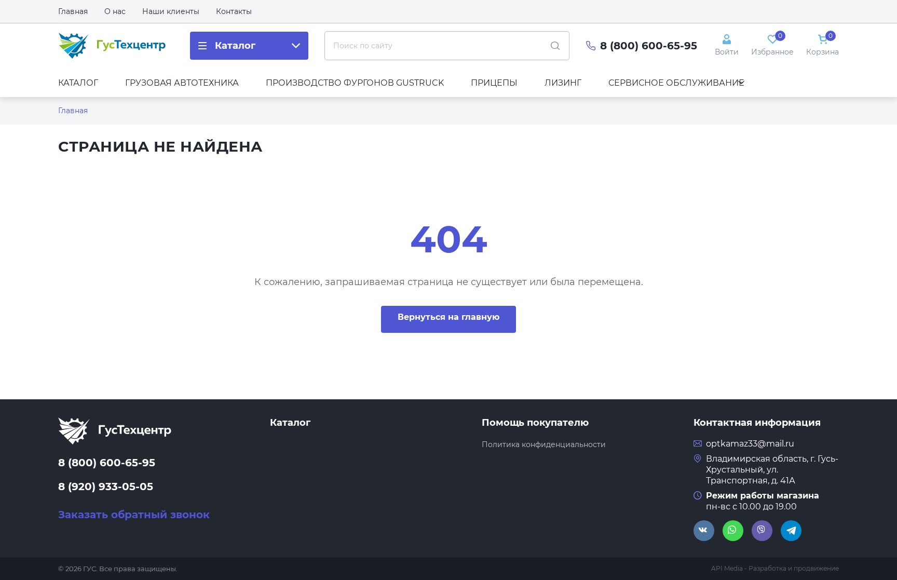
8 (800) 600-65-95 (648, 45)
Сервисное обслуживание (676, 83)
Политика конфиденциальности (544, 444)
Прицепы (494, 83)
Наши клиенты (170, 11)
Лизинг (563, 83)
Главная (73, 11)
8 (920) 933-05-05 (105, 486)
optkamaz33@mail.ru (750, 444)
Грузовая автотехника (182, 83)
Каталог (78, 83)
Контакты (234, 11)
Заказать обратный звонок (134, 514)
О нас (115, 11)
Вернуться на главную (448, 317)
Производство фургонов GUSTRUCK (355, 83)
